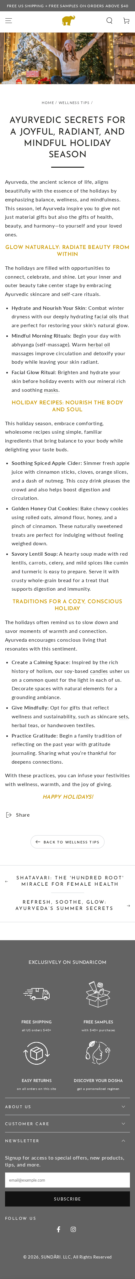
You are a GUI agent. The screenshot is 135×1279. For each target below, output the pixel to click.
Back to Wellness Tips (72, 842)
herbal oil (99, 344)
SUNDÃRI (51, 1257)
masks (51, 390)
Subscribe (67, 1198)
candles (99, 671)
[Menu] (8, 20)
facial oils (105, 316)
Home (48, 103)
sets (123, 716)
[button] (109, 20)
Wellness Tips (74, 103)
